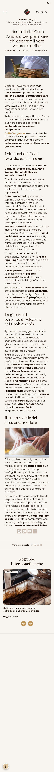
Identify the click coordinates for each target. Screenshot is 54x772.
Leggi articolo (10, 616)
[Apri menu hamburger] (6, 12)
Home (24, 19)
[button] (23, 623)
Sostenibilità (11, 51)
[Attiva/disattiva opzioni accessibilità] (6, 766)
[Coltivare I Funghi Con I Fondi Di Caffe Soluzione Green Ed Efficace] (27, 587)
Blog (31, 19)
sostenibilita (11, 572)
